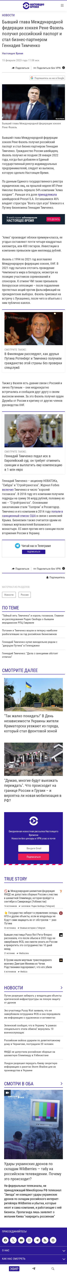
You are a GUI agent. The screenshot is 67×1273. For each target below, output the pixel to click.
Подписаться (33, 552)
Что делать (53, 219)
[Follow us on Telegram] (37, 1240)
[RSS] (45, 1240)
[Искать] (53, 1268)
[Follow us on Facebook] (5, 1240)
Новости (8, 15)
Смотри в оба (19, 1084)
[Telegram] (33, 1268)
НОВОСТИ (13, 988)
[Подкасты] (53, 1240)
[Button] (20, 68)
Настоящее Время (12, 53)
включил (8, 489)
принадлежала (47, 194)
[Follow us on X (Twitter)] (13, 1240)
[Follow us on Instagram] (29, 1240)
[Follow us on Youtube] (21, 1240)
